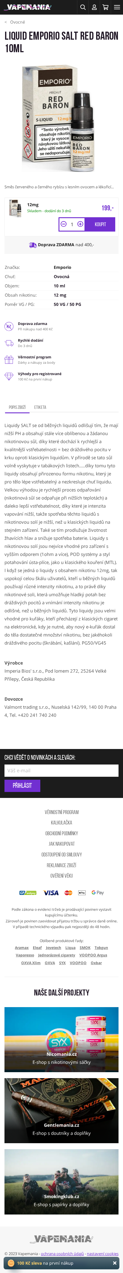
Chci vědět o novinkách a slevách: (39, 758)
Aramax (22, 947)
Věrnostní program (62, 813)
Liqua (70, 947)
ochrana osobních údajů (62, 1253)
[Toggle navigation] (117, 7)
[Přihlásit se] (94, 7)
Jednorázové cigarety (56, 955)
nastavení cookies (103, 1253)
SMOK (85, 947)
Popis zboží (17, 407)
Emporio (62, 267)
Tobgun (101, 947)
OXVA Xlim (31, 962)
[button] (82, 7)
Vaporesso (25, 955)
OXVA (50, 962)
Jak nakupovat (62, 844)
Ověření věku (61, 876)
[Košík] (105, 7)
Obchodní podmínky (61, 834)
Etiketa (40, 407)
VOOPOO (78, 962)
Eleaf (37, 947)
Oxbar (96, 962)
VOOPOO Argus (93, 955)
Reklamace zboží (61, 866)
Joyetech (53, 947)
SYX (62, 962)
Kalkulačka (61, 823)
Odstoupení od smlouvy (61, 855)
